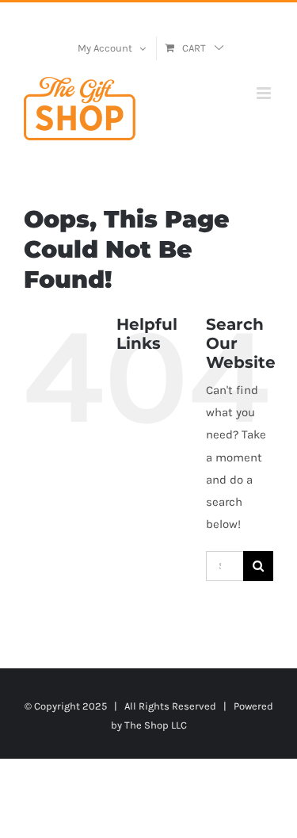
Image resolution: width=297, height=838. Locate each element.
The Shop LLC (155, 725)
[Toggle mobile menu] (265, 93)
